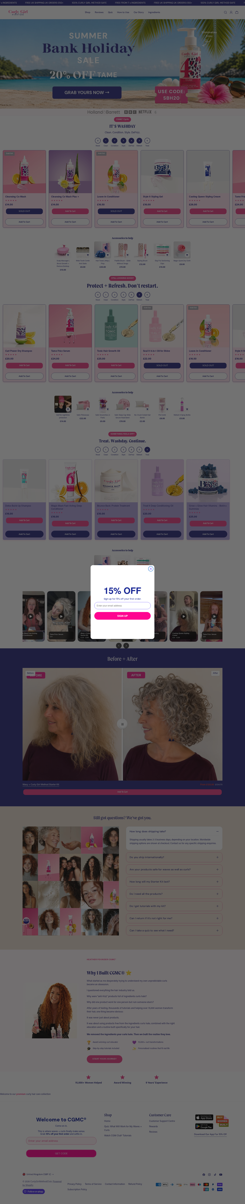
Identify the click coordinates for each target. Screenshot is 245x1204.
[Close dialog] (150, 568)
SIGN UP (122, 616)
